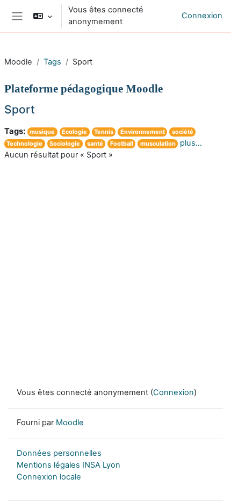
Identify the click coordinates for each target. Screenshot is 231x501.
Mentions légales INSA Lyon (68, 465)
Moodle (70, 422)
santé (95, 143)
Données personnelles (59, 453)
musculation (158, 143)
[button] (42, 16)
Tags (52, 62)
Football (121, 143)
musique (42, 131)
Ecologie (74, 131)
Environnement (142, 131)
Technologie (24, 143)
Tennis (103, 131)
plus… (191, 143)
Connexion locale (49, 477)
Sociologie (64, 143)
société (182, 131)
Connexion (202, 15)
